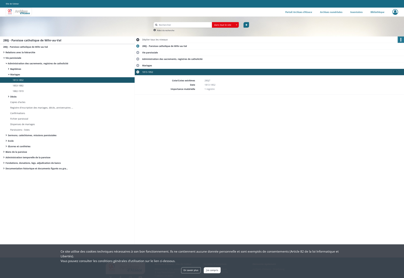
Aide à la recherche (165, 30)
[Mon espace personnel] (395, 12)
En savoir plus (191, 270)
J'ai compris (212, 270)
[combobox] (225, 25)
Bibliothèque (377, 12)
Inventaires (356, 12)
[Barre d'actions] (401, 39)
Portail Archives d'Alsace (298, 12)
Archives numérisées (331, 12)
